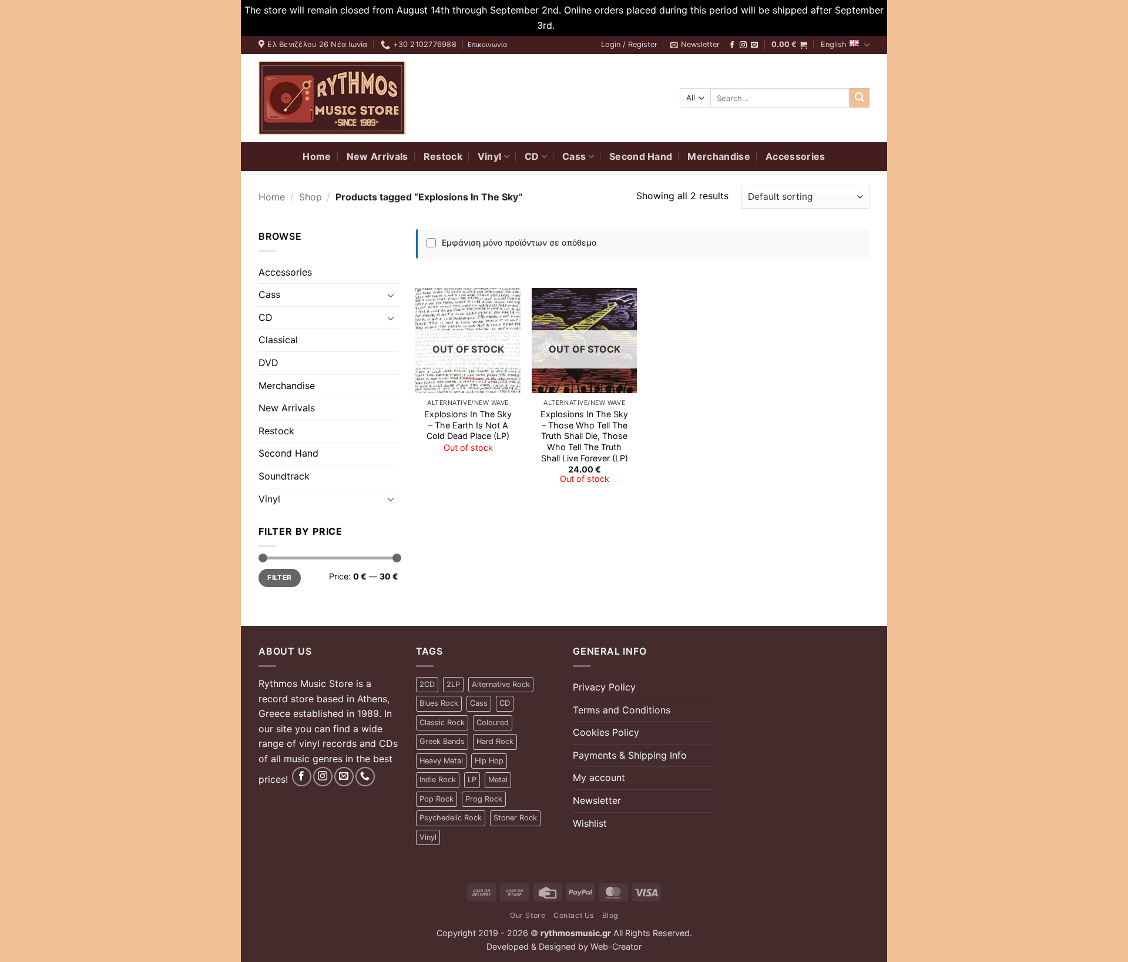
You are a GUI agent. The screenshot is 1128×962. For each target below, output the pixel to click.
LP (472, 779)
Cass (574, 156)
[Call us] (365, 776)
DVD (268, 362)
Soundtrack (284, 476)
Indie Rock (437, 779)
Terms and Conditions (621, 710)
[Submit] (860, 98)
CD (532, 156)
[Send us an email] (754, 45)
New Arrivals (377, 156)
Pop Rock (436, 799)
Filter (279, 577)
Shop (310, 197)
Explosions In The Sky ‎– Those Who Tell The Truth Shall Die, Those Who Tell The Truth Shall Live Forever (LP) (584, 436)
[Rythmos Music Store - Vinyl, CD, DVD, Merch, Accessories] (331, 98)
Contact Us (573, 915)
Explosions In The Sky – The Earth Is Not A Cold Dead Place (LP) (468, 425)
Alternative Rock (501, 684)
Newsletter (597, 800)
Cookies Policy (606, 732)
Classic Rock (442, 722)
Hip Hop (489, 760)
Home (317, 156)
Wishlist (590, 823)
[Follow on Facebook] (732, 45)
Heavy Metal (441, 760)
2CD (427, 684)
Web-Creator (616, 946)
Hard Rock (494, 741)
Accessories (795, 156)
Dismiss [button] (575, 25)
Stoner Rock (515, 817)
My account (599, 777)
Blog (610, 915)
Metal (498, 779)
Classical (278, 340)
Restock (443, 156)
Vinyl (490, 156)
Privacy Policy (604, 687)
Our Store (528, 915)
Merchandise (718, 156)
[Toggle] (391, 295)
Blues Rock (438, 703)
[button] (629, 44)
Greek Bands (442, 741)
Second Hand (641, 156)
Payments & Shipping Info (630, 755)
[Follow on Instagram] (743, 45)
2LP (453, 684)
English (834, 44)
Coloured (492, 722)
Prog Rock (483, 799)
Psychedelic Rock (450, 817)
